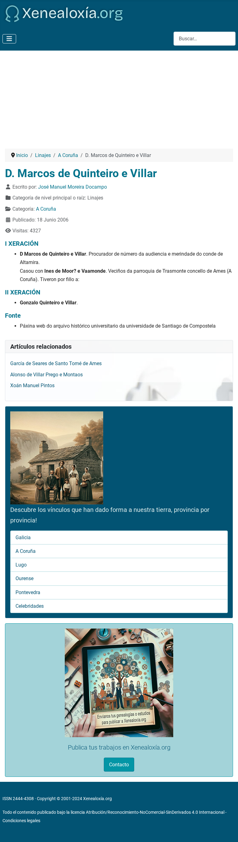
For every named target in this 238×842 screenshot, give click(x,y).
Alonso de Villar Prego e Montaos (46, 375)
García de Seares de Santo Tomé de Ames (56, 363)
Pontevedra (27, 592)
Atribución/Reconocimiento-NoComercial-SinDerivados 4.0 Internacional (155, 812)
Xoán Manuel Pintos (32, 385)
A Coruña (46, 209)
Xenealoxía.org (97, 798)
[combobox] (205, 39)
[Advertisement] (119, 97)
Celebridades (29, 606)
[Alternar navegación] (9, 38)
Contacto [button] (119, 765)
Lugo (21, 565)
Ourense (24, 578)
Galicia (23, 537)
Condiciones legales (21, 820)
